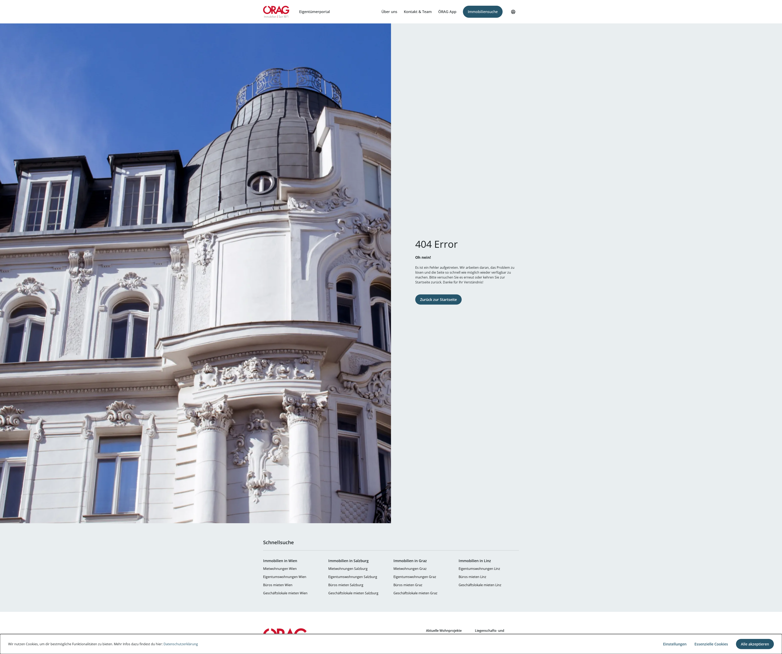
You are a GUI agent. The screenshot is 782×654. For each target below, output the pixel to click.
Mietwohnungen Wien (280, 568)
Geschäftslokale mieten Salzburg (353, 593)
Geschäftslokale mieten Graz (415, 593)
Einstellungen (674, 644)
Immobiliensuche (483, 11)
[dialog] (391, 644)
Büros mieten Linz (472, 577)
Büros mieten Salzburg (345, 585)
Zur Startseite (276, 12)
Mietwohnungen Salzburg (348, 568)
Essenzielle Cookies (711, 644)
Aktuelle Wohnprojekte (444, 630)
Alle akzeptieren (755, 644)
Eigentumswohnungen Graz (414, 577)
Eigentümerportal (314, 11)
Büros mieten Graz (407, 585)
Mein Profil (513, 12)
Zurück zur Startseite (438, 299)
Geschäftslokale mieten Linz (480, 585)
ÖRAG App (447, 11)
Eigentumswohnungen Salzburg (352, 577)
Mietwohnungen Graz (410, 568)
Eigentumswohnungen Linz (479, 568)
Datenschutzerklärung (181, 644)
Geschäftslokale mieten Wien (285, 593)
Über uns (389, 11)
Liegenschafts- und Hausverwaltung (489, 633)
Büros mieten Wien (277, 585)
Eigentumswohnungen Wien (284, 577)
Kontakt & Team (418, 11)
